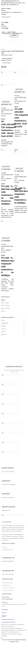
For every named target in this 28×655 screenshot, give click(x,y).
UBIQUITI (3, 326)
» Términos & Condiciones (8, 587)
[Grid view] (2, 67)
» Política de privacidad (7, 582)
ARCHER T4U (19, 92)
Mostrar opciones (7, 58)
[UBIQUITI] (10, 398)
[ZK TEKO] (10, 378)
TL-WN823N (5, 241)
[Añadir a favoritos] (7, 98)
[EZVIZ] (10, 446)
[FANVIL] (10, 436)
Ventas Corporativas (14, 38)
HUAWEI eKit (4, 323)
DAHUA (3, 331)
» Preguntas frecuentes (7, 549)
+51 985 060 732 (8, 571)
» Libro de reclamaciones (8, 590)
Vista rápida (3, 98)
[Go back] (3, 42)
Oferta (2, 320)
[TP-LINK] (10, 407)
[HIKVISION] (10, 427)
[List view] (5, 67)
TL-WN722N (5, 169)
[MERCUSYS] (10, 417)
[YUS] (10, 388)
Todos (3, 300)
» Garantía (4, 547)
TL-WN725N (18, 171)
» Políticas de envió (6, 585)
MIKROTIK (4, 334)
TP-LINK (3, 329)
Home (3, 49)
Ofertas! (14, 35)
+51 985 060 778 (8, 558)
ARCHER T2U (6, 104)
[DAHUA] (10, 456)
